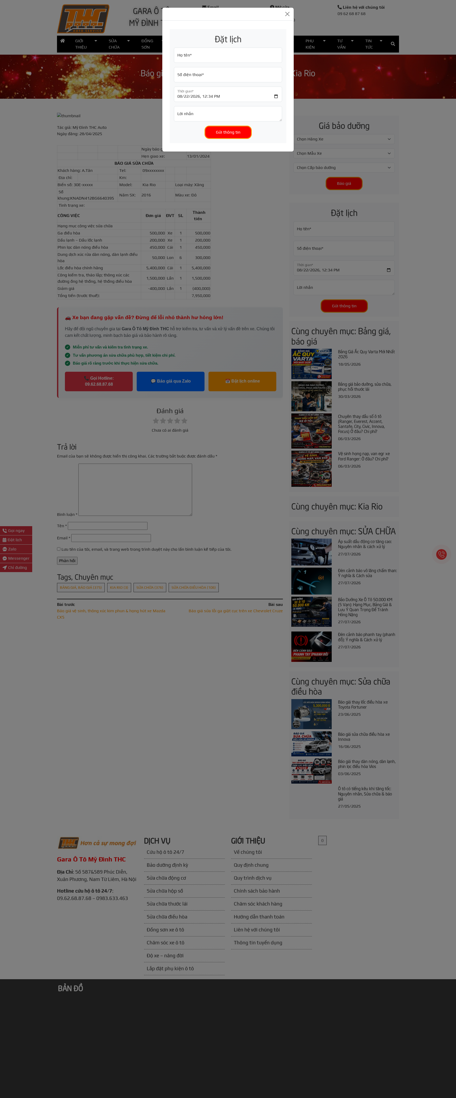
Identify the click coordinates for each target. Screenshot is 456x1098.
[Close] (287, 14)
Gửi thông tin (228, 132)
